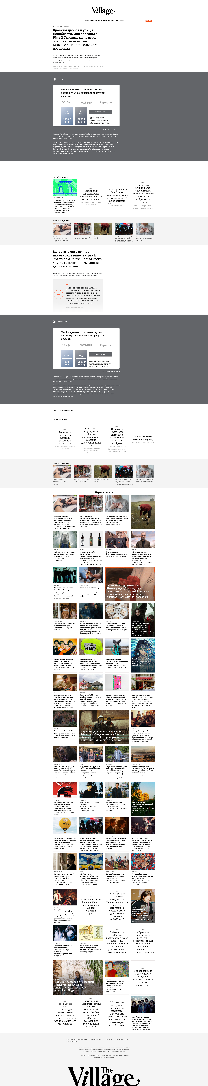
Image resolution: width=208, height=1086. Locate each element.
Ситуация (82, 657)
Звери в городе (110, 657)
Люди (92, 20)
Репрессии (56, 800)
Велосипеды (109, 764)
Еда (112, 20)
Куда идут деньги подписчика (111, 129)
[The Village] (104, 11)
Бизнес (97, 20)
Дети (122, 20)
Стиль (117, 20)
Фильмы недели (84, 621)
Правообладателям (96, 1039)
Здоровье (108, 514)
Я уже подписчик (61, 79)
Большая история (112, 582)
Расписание (83, 800)
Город (86, 20)
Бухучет (82, 549)
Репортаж (56, 514)
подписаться (100, 112)
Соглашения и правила (123, 1039)
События (108, 979)
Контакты (109, 1039)
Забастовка (83, 692)
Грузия (81, 764)
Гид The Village (84, 514)
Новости (58, 26)
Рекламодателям (71, 1041)
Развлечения (105, 20)
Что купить (109, 549)
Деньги (56, 836)
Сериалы (56, 549)
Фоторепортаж (85, 728)
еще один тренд (136, 800)
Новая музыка (135, 621)
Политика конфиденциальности (76, 1039)
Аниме (133, 657)
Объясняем (135, 513)
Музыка (56, 657)
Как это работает (58, 197)
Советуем (108, 621)
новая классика (58, 585)
